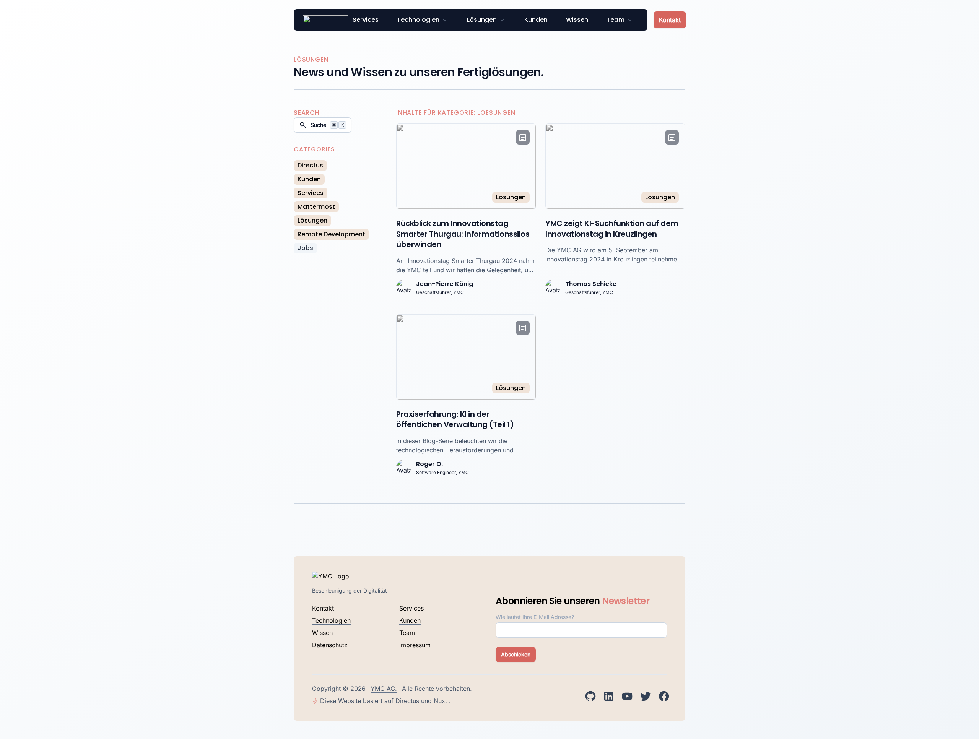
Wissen (577, 19)
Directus (408, 701)
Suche (327, 125)
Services (366, 19)
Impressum (415, 645)
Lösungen (482, 19)
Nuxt (441, 701)
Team (615, 19)
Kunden (536, 19)
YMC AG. (384, 688)
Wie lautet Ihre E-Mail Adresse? (535, 617)
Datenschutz (330, 645)
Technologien (418, 19)
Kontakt (670, 20)
